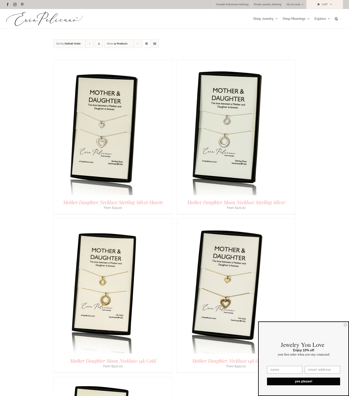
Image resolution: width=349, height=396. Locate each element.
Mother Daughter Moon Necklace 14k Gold (113, 360)
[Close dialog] (345, 325)
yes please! (303, 381)
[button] (336, 18)
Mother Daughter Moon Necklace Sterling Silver (236, 202)
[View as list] (155, 44)
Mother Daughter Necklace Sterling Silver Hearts (113, 202)
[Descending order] (99, 44)
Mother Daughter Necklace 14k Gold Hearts (236, 360)
